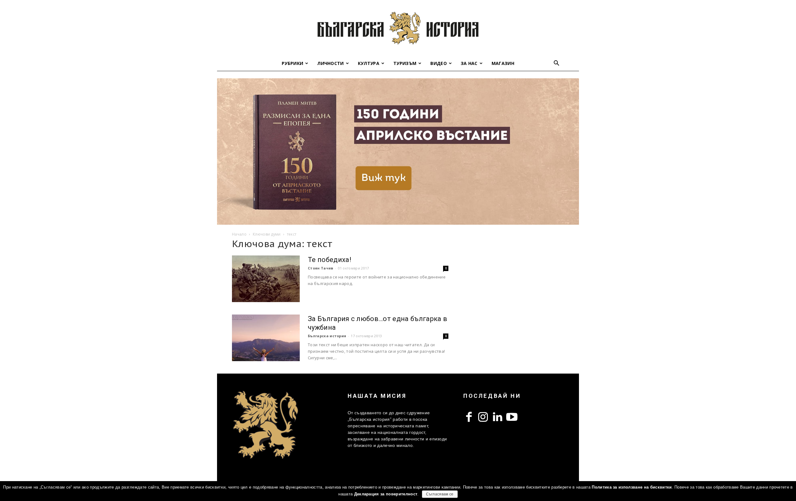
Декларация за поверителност (386, 494)
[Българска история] (398, 28)
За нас (469, 63)
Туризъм (404, 63)
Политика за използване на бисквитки (632, 487)
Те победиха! (329, 260)
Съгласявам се (440, 494)
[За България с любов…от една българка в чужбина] (266, 338)
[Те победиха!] (266, 278)
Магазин (503, 63)
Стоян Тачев (320, 268)
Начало (239, 234)
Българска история (327, 335)
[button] (556, 64)
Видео (438, 63)
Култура (368, 63)
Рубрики (292, 63)
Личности (330, 63)
